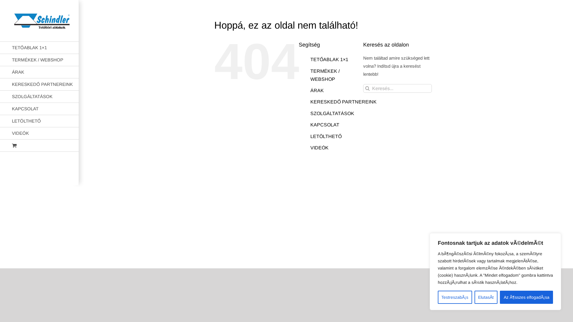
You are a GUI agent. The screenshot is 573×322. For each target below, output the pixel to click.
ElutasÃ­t (486, 297)
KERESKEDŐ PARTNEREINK (343, 101)
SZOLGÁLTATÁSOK (332, 113)
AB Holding (363, 176)
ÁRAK (317, 90)
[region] (495, 271)
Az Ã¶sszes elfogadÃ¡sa (526, 297)
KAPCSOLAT (324, 124)
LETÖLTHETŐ (326, 136)
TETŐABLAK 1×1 (329, 59)
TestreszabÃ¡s (454, 297)
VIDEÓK (319, 147)
